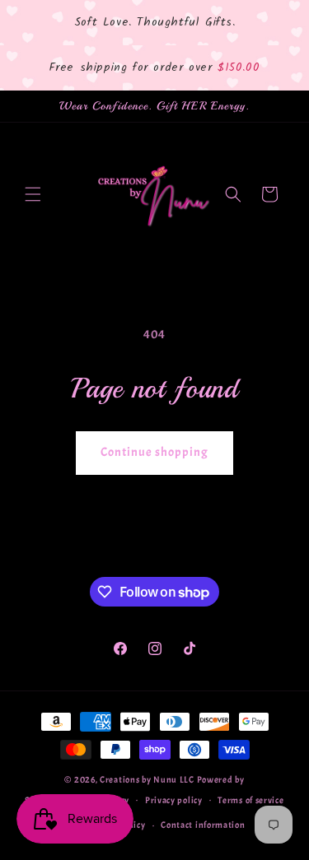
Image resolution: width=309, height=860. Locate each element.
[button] (33, 194)
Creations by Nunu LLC (148, 779)
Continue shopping (154, 452)
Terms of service (250, 800)
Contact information (203, 824)
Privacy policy (174, 800)
